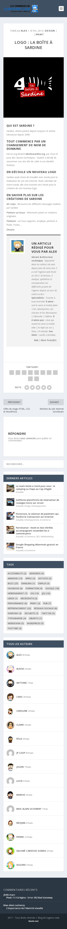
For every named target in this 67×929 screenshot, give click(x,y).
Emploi (43, 583)
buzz (13, 583)
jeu (46, 593)
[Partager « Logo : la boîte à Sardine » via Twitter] (18, 372)
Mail (36, 340)
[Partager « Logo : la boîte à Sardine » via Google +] (24, 372)
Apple (30, 578)
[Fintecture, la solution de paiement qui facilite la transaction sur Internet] (10, 516)
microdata (29, 598)
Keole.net (34, 921)
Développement (38, 506)
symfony (14, 613)
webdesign (16, 623)
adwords (36, 573)
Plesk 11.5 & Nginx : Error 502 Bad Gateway (29, 897)
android (15, 578)
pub (47, 603)
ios (35, 593)
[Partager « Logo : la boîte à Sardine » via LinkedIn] (43, 372)
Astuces (44, 578)
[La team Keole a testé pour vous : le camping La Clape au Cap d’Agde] (10, 488)
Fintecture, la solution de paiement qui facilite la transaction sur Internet (37, 515)
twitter (48, 613)
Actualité (20, 492)
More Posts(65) (48, 340)
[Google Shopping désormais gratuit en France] (10, 547)
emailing (28, 583)
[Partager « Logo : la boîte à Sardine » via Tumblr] (30, 372)
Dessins (10, 229)
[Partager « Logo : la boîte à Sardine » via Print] (37, 379)
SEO (38, 536)
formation (34, 588)
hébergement (17, 593)
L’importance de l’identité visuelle (24, 908)
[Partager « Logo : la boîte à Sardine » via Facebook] (12, 372)
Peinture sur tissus (16, 212)
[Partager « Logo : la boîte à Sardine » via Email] (30, 379)
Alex (24, 30)
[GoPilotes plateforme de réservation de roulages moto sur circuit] (10, 502)
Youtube (14, 628)
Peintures (11, 220)
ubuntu (35, 618)
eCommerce (45, 520)
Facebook (15, 588)
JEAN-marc (9, 894)
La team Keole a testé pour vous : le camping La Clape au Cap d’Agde (35, 487)
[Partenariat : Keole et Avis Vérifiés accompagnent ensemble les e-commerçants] (10, 530)
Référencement (19, 608)
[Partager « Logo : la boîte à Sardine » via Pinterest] (37, 372)
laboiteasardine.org (35, 153)
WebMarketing (47, 536)
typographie (17, 618)
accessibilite (17, 573)
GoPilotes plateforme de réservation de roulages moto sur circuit (37, 501)
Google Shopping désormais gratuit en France (37, 546)
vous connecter (28, 438)
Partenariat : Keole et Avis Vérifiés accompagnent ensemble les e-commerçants (34, 530)
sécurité (31, 613)
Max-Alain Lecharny (14, 905)
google (52, 588)
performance (17, 603)
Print (40, 34)
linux (12, 598)
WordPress (35, 623)
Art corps (11, 203)
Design (50, 30)
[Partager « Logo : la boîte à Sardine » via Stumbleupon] (55, 372)
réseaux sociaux (45, 608)
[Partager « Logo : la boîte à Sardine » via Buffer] (49, 372)
